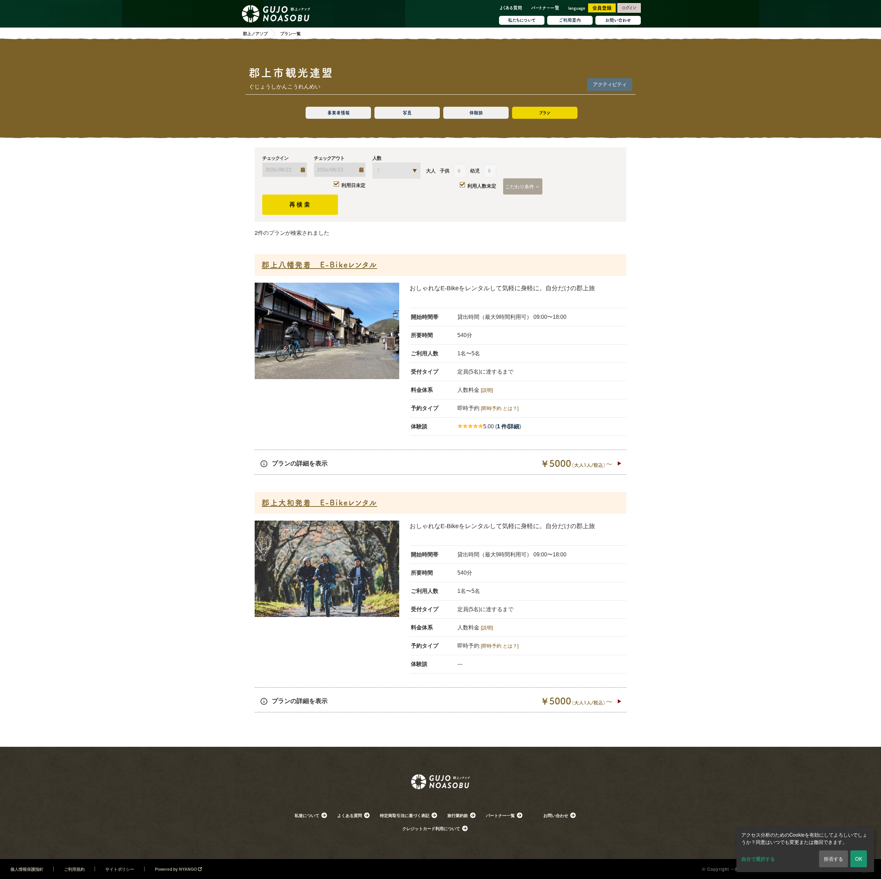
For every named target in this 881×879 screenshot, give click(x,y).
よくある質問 (510, 8)
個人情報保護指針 (26, 869)
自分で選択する (758, 858)
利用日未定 (353, 184)
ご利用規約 (74, 869)
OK (858, 858)
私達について (307, 815)
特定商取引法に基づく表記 (404, 815)
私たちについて (522, 20)
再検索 (300, 204)
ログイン (629, 8)
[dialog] (805, 850)
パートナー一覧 (545, 8)
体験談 (476, 113)
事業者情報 (338, 113)
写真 (407, 113)
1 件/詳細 (508, 426)
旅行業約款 (457, 815)
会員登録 (602, 8)
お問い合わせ (618, 20)
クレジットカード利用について (431, 828)
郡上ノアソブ (440, 791)
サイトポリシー (119, 869)
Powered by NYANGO (176, 869)
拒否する (833, 858)
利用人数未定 (481, 185)
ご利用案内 (570, 20)
